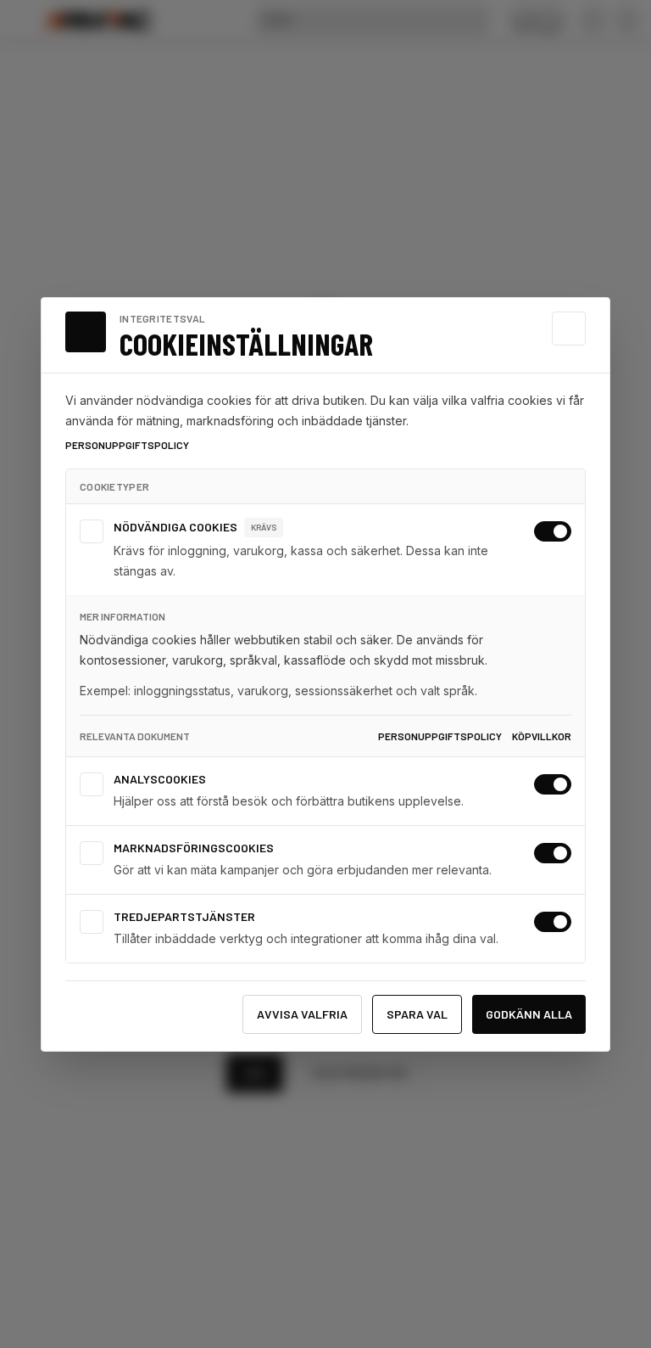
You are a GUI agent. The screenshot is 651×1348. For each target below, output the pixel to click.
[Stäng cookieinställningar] (569, 328)
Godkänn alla (529, 1014)
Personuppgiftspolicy (127, 445)
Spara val (417, 1014)
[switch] (552, 531)
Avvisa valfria (302, 1014)
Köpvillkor (541, 736)
